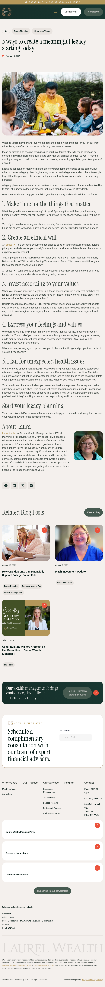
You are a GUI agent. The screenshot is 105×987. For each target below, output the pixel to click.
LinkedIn (29, 907)
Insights (69, 782)
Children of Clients (51, 813)
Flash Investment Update (70, 571)
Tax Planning (48, 797)
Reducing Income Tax (31, 586)
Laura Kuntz (8, 433)
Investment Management (49, 790)
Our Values (7, 794)
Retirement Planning (52, 808)
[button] (55, 12)
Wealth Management (13, 592)
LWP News (8, 665)
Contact (89, 782)
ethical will (11, 244)
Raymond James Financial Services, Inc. (17, 965)
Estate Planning (11, 586)
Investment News (64, 582)
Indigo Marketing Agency (92, 980)
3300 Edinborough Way (92, 809)
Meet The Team (9, 789)
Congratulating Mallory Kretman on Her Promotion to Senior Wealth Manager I (23, 650)
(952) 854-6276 (95, 798)
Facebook (17, 907)
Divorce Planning (50, 803)
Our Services (51, 782)
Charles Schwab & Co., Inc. (45, 965)
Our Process (30, 782)
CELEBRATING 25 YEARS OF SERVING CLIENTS (52, 2)
